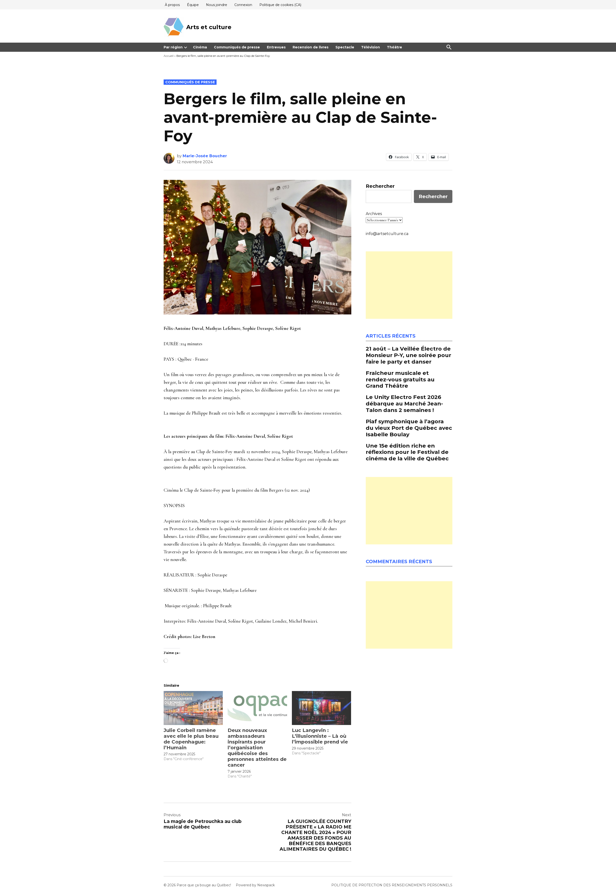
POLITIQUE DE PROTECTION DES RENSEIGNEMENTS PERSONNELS (391, 885)
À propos (172, 5)
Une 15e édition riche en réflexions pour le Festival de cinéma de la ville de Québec (407, 452)
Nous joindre (216, 5)
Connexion (243, 5)
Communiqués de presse (237, 47)
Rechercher (380, 186)
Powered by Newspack (255, 885)
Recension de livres (310, 47)
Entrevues (276, 47)
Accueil (168, 56)
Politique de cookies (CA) (280, 5)
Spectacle (344, 47)
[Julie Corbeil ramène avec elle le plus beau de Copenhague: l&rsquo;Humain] (193, 708)
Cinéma (200, 47)
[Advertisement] (409, 285)
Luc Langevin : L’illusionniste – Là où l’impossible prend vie (320, 736)
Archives (374, 213)
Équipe (193, 5)
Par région (173, 47)
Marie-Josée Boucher (205, 156)
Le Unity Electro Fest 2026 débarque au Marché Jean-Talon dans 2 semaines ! (404, 403)
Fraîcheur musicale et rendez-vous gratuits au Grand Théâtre (400, 379)
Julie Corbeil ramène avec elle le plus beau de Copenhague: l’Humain (191, 738)
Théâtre (394, 47)
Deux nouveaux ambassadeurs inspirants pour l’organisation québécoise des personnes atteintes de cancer (257, 747)
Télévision (370, 47)
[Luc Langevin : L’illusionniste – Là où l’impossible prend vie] (321, 708)
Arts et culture (208, 27)
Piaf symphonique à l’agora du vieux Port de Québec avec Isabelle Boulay (409, 428)
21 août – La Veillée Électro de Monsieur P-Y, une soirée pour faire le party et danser (408, 355)
